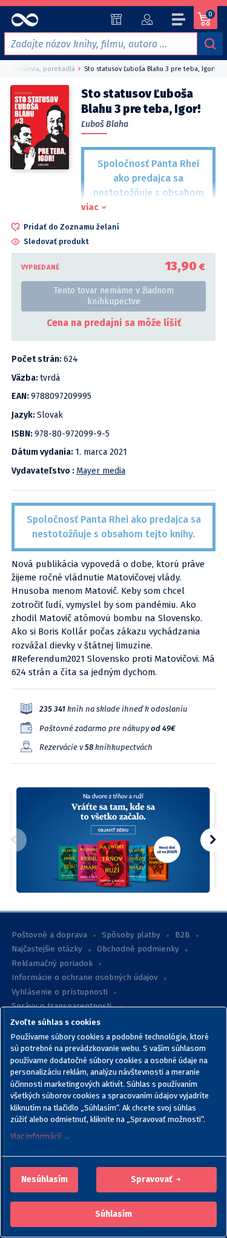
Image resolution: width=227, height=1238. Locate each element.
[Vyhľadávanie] (210, 43)
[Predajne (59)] (117, 19)
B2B (182, 935)
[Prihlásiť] (147, 19)
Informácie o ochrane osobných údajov (85, 977)
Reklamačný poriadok (52, 963)
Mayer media (100, 471)
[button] (44, 1179)
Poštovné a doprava (49, 935)
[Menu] (179, 21)
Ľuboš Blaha (104, 124)
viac (90, 207)
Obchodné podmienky (138, 949)
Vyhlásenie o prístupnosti (60, 992)
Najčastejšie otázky (47, 949)
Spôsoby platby (131, 935)
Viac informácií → (40, 1136)
